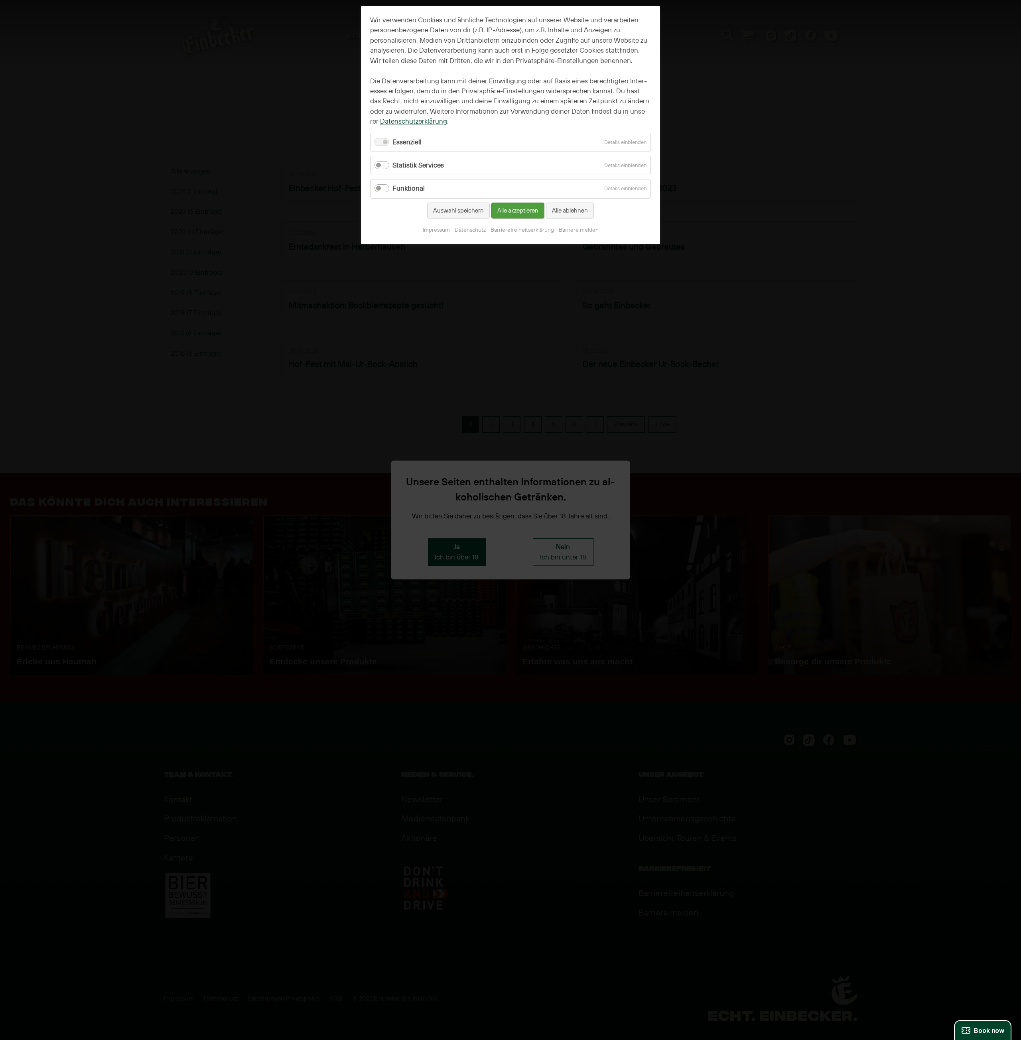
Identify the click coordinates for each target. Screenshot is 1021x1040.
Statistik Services (418, 165)
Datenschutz (470, 230)
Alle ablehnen (570, 211)
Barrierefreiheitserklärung (522, 230)
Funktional (408, 188)
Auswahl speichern (458, 211)
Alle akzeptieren (517, 211)
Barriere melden (579, 230)
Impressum (436, 230)
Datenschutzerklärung (413, 121)
